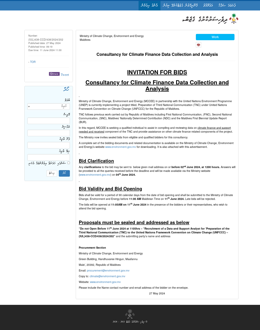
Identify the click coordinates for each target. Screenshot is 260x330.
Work (215, 37)
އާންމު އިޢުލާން (149, 5)
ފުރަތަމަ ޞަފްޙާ (227, 5)
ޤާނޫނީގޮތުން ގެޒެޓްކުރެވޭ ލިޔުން (180, 5)
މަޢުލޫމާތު (208, 5)
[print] (198, 44)
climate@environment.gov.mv (107, 276)
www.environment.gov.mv (120, 147)
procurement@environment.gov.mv (108, 270)
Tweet (65, 75)
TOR (33, 62)
